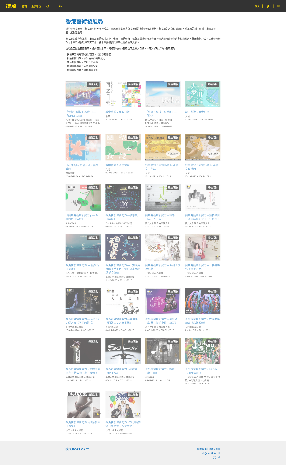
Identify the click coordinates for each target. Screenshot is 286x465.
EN (60, 6)
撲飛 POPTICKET (77, 449)
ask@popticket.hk (210, 453)
